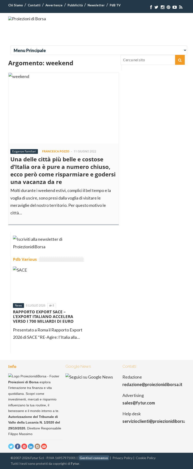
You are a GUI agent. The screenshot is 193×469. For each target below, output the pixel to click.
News (18, 305)
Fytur (75, 463)
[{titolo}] (151, 7)
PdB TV (115, 5)
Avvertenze (54, 5)
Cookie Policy (146, 458)
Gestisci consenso (94, 458)
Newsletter (96, 5)
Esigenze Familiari (24, 151)
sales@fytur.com (138, 402)
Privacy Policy (123, 458)
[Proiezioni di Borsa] (27, 18)
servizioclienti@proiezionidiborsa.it (156, 421)
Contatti (34, 5)
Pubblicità (75, 5)
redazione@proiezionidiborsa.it (152, 384)
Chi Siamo (15, 5)
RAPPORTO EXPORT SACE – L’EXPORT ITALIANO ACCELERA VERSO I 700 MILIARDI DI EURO (43, 316)
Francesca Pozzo (55, 151)
